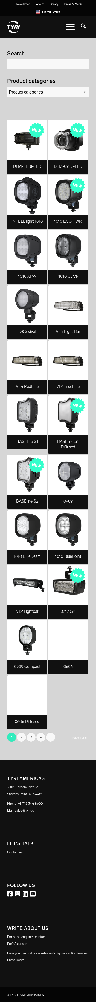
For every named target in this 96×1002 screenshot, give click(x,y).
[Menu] (70, 27)
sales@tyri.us (24, 810)
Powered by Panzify (31, 994)
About (40, 4)
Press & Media (73, 4)
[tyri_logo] (39, 27)
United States (51, 12)
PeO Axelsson (17, 944)
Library (54, 4)
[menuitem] (23, 4)
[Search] (83, 27)
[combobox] (48, 12)
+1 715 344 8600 (30, 803)
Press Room (15, 960)
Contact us (15, 852)
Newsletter (23, 4)
